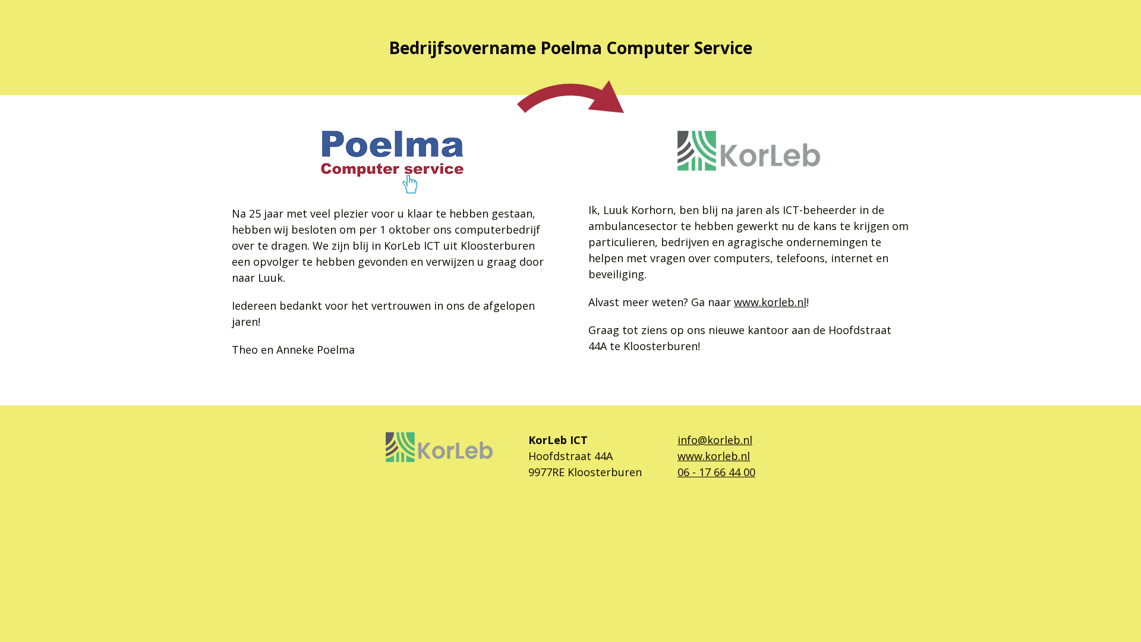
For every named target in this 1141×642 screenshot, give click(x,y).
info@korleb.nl (714, 440)
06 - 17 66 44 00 (716, 472)
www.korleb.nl (770, 302)
